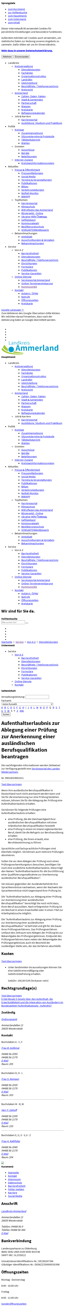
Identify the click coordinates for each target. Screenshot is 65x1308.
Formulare (27, 266)
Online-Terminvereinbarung (37, 283)
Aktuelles (13, 166)
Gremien (19, 146)
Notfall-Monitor (30, 193)
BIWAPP (25, 196)
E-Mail (4, 1060)
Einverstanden (22, 56)
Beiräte (25, 153)
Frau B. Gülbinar (10, 1048)
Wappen (26, 106)
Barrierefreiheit (30, 253)
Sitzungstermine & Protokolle (37, 136)
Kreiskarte (27, 109)
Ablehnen (7, 56)
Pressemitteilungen (32, 173)
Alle (22, 710)
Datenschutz (15, 1182)
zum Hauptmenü (17, 15)
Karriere (12, 1192)
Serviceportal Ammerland (35, 280)
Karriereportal (29, 119)
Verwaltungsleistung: (13, 696)
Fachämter (27, 73)
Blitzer (24, 186)
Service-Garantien (31, 273)
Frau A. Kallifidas (10, 1141)
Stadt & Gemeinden (32, 99)
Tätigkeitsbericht (30, 139)
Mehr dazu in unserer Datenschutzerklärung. (27, 50)
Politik (11, 126)
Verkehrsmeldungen (32, 189)
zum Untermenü (17, 19)
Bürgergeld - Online (32, 213)
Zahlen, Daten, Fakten (33, 96)
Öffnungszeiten (29, 300)
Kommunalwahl (30, 223)
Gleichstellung (29, 83)
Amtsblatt (26, 236)
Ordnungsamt (9, 1019)
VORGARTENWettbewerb (35, 230)
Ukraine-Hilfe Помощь (34, 216)
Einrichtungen (29, 263)
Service (12, 246)
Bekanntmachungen (26, 233)
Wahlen (25, 143)
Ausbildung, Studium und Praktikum (41, 123)
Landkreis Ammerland (13, 1211)
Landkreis (13, 62)
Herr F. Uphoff (9, 1110)
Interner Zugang (24, 159)
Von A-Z (19, 250)
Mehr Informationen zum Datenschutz (22, 323)
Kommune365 (29, 286)
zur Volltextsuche (17, 12)
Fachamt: (6, 700)
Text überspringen (11, 784)
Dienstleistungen (30, 69)
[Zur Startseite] (29, 353)
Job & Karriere (23, 116)
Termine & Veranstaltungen (36, 179)
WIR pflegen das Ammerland (37, 210)
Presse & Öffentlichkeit (27, 169)
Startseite (6, 642)
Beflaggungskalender (33, 113)
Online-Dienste (23, 276)
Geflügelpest (28, 220)
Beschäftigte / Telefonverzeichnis (39, 86)
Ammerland (21, 93)
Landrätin (26, 79)
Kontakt (19, 290)
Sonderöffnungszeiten (13, 1303)
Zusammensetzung (32, 133)
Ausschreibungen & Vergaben (37, 240)
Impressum (14, 1179)
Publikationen (29, 183)
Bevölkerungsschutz (32, 226)
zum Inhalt (14, 22)
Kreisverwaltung (24, 66)
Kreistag (19, 129)
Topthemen (21, 199)
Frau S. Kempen (10, 1079)
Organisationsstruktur (33, 76)
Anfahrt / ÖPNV (29, 293)
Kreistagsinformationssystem (37, 163)
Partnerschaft (28, 103)
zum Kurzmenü (16, 9)
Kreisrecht (27, 89)
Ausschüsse (27, 149)
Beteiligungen (29, 156)
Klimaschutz (28, 206)
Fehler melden (16, 1189)
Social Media (28, 176)
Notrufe (25, 296)
